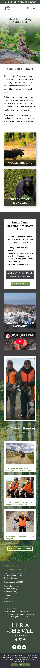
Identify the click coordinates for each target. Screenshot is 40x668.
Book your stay (20, 283)
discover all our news (20, 548)
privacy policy (19, 661)
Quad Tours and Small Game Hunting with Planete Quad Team (18, 469)
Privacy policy (24, 665)
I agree (14, 665)
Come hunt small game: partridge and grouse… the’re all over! (19, 503)
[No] (37, 660)
